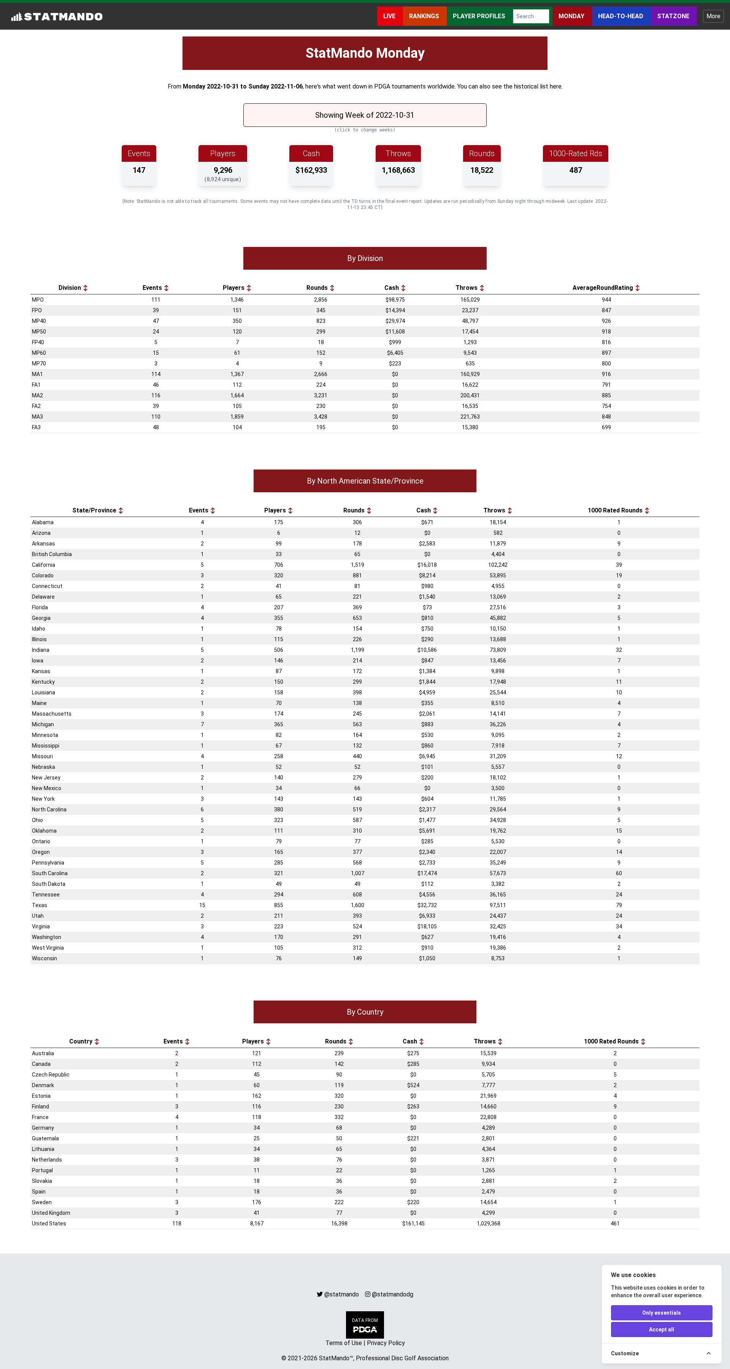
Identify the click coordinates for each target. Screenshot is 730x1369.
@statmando (341, 1294)
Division (71, 287)
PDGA (382, 86)
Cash (392, 287)
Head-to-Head (621, 16)
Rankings (425, 16)
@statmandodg (392, 1294)
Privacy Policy (386, 1343)
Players (234, 287)
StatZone (674, 16)
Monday (572, 16)
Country (81, 1041)
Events (153, 287)
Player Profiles (480, 16)
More (713, 16)
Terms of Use (343, 1343)
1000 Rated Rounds (616, 510)
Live (390, 16)
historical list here (538, 86)
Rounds (317, 287)
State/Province (95, 510)
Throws (467, 287)
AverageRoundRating (604, 287)
